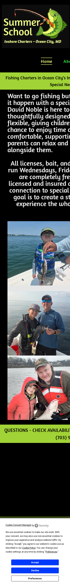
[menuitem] (46, 61)
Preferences (35, 578)
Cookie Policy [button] (28, 548)
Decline (35, 570)
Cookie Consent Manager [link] (18, 525)
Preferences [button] (51, 552)
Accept (35, 562)
